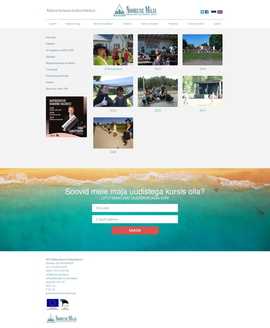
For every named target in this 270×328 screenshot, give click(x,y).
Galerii (50, 82)
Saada (135, 230)
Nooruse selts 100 (57, 88)
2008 (113, 152)
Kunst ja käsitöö (196, 23)
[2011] (202, 91)
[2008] (113, 132)
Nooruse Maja (73, 23)
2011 (202, 110)
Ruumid (127, 23)
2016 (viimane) (113, 69)
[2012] (158, 91)
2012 (158, 110)
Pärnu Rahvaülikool (103, 23)
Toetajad (51, 69)
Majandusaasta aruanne (60, 63)
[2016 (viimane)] (113, 49)
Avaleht (53, 23)
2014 (202, 69)
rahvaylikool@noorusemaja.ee (61, 278)
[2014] (202, 49)
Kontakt (51, 37)
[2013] (113, 91)
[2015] (158, 49)
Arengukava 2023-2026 (59, 50)
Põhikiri (50, 43)
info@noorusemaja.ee (57, 274)
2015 (158, 69)
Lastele (217, 23)
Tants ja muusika (149, 23)
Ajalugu (50, 56)
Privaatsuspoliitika (57, 76)
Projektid (173, 23)
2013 (113, 110)
